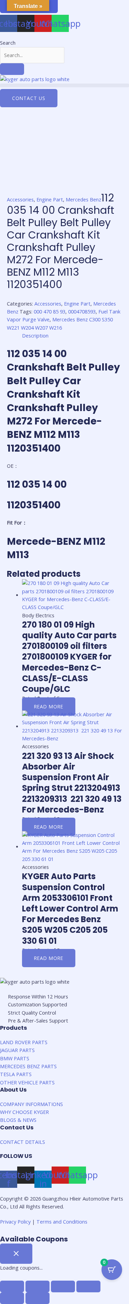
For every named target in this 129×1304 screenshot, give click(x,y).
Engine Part (49, 199)
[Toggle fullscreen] (63, 1286)
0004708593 (82, 311)
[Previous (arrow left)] (12, 1298)
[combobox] (32, 55)
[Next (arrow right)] (37, 1298)
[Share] (37, 1286)
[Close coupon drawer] (16, 1254)
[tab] (72, 336)
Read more (48, 706)
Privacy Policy (15, 1221)
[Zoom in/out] (88, 1286)
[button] (64, 85)
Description (35, 335)
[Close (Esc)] (12, 1286)
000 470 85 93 (49, 311)
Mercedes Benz (83, 199)
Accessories (20, 199)
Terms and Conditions (61, 1221)
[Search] (12, 69)
